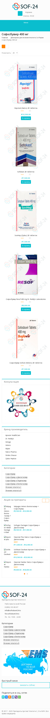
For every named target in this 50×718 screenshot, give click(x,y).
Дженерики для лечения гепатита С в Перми (27, 38)
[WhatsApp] (19, 697)
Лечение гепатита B (13, 490)
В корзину (26, 118)
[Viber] (16, 697)
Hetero (8, 445)
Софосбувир (10, 474)
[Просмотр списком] (7, 46)
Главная (5, 38)
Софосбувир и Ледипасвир (16, 480)
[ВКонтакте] (6, 697)
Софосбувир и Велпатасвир (16, 484)
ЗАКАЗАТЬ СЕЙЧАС (27, 685)
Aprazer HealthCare (12, 435)
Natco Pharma (11, 452)
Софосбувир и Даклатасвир (16, 477)
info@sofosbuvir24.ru (13, 610)
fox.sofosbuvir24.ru (12, 614)
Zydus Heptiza (10, 458)
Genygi (8, 442)
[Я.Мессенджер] (3, 697)
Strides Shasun (11, 455)
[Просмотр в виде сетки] (3, 46)
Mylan (7, 448)
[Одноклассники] (9, 697)
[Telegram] (13, 697)
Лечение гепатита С (13, 487)
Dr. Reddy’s (9, 439)
